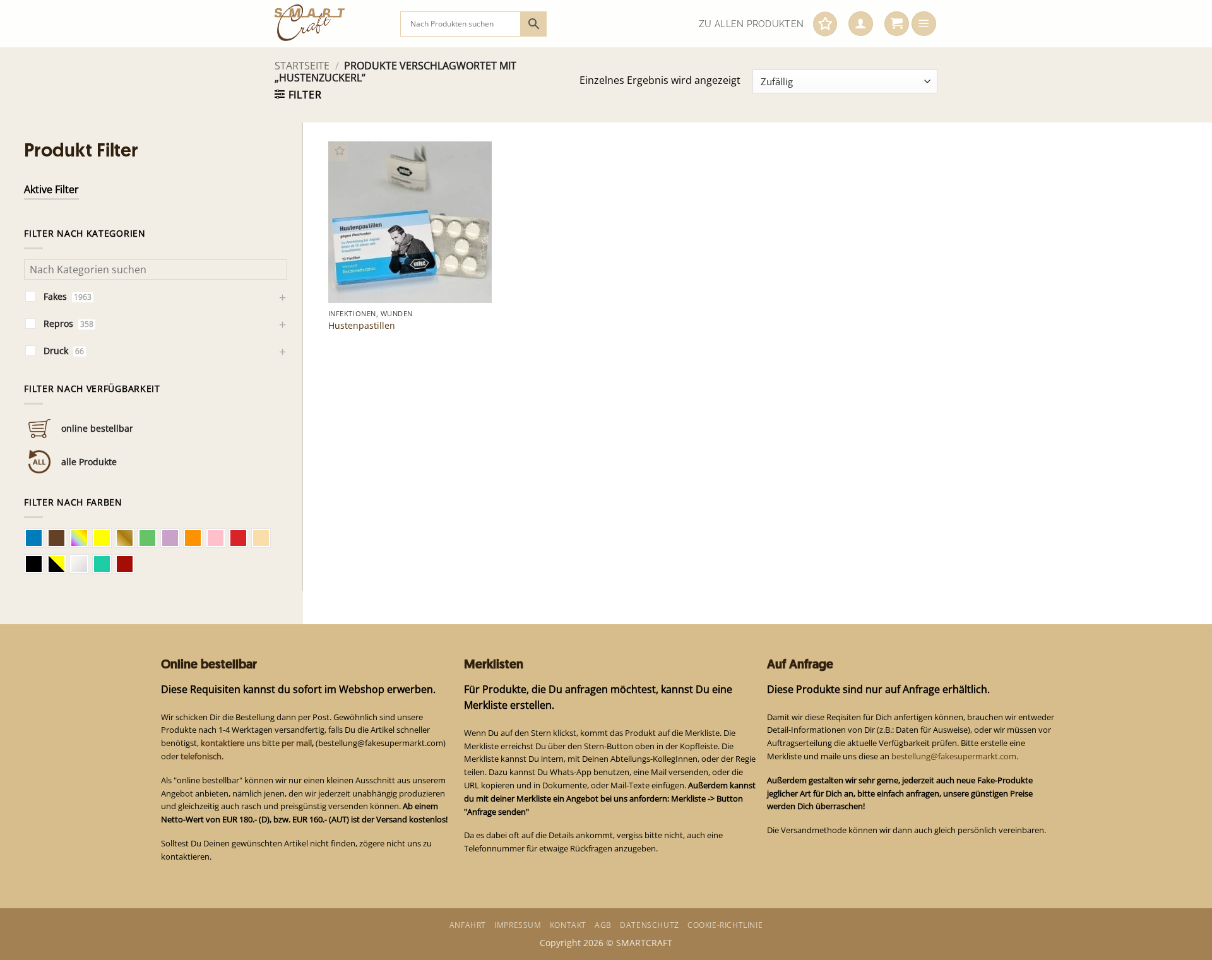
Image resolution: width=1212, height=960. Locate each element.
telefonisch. (202, 756)
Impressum (517, 925)
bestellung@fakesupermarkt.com (953, 756)
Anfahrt (467, 925)
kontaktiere (222, 743)
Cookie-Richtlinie (725, 925)
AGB (603, 925)
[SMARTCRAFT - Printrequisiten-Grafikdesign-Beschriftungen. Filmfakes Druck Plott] (328, 23)
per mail (297, 743)
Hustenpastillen (361, 325)
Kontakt (568, 925)
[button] (860, 24)
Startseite (302, 66)
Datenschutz (649, 925)
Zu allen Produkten (751, 24)
